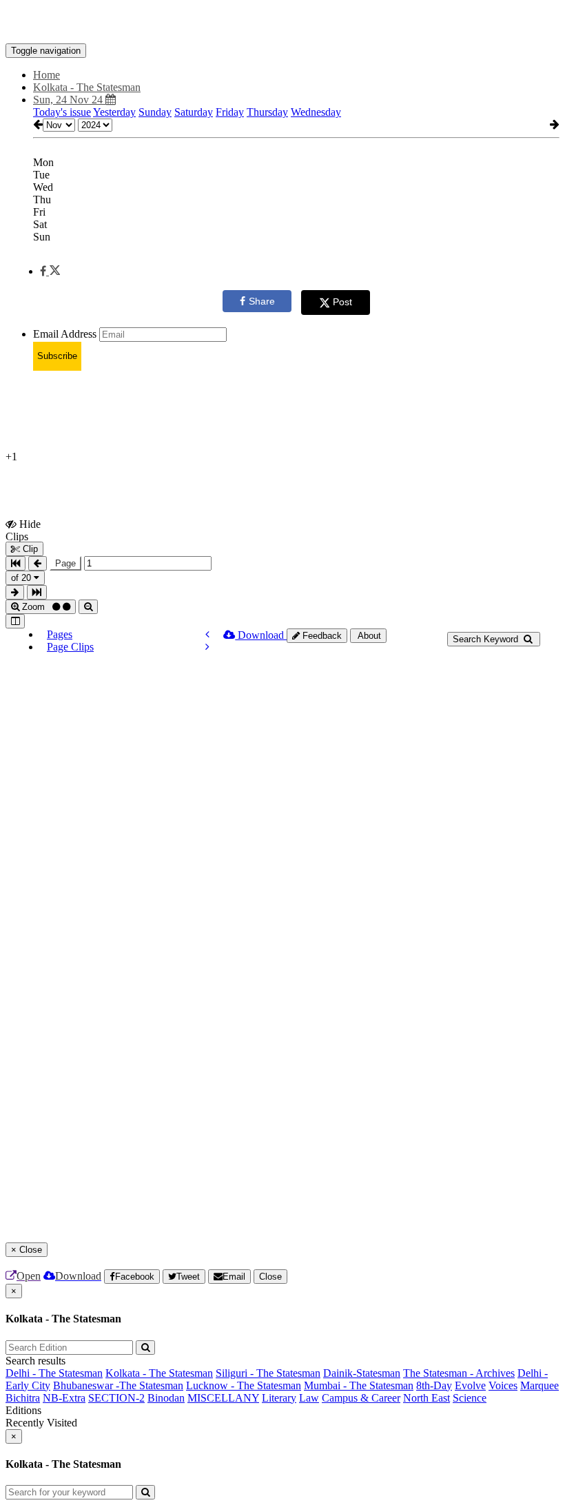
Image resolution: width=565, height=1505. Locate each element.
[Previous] (207, 634)
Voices (503, 1385)
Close (270, 1276)
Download (261, 635)
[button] (50, 271)
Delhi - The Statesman (54, 1373)
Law (309, 1398)
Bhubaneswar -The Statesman (118, 1385)
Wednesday (316, 112)
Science (469, 1398)
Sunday (155, 112)
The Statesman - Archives (459, 1373)
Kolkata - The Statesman (159, 1373)
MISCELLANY (223, 1398)
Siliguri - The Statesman (268, 1373)
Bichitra (23, 1398)
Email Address (64, 334)
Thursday (267, 112)
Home (46, 75)
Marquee (539, 1385)
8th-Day (434, 1385)
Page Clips (70, 647)
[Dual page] (15, 621)
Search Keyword (487, 639)
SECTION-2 (116, 1398)
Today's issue (62, 112)
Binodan (166, 1398)
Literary (279, 1398)
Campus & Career (361, 1398)
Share (262, 301)
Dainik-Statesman (361, 1373)
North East (426, 1398)
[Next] (207, 647)
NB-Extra (64, 1398)
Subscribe (57, 356)
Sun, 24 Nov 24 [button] (69, 99)
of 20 (22, 578)
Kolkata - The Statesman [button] (87, 87)
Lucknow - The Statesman (243, 1385)
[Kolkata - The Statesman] (282, 23)
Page (65, 563)
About (368, 636)
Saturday (193, 112)
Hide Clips (23, 530)
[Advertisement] (256, 413)
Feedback (321, 636)
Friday (230, 112)
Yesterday (114, 112)
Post (342, 301)
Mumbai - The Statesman (358, 1385)
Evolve (470, 1385)
